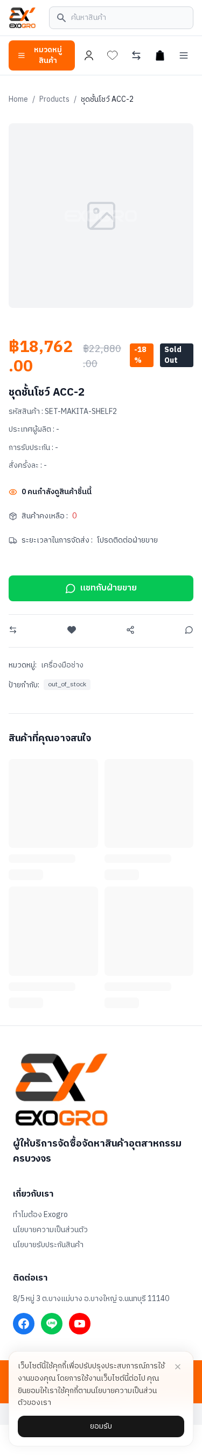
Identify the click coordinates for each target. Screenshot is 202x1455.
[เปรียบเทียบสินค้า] (136, 55)
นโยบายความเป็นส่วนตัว (50, 1230)
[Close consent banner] (177, 1366)
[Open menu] (183, 55)
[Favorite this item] (71, 629)
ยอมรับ (101, 1426)
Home (18, 99)
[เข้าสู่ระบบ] (89, 55)
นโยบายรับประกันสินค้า (48, 1245)
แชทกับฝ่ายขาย (108, 588)
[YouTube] (79, 1323)
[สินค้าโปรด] (112, 55)
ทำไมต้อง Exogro (40, 1215)
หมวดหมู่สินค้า (48, 55)
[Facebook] (23, 1323)
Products (54, 99)
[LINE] (51, 1323)
